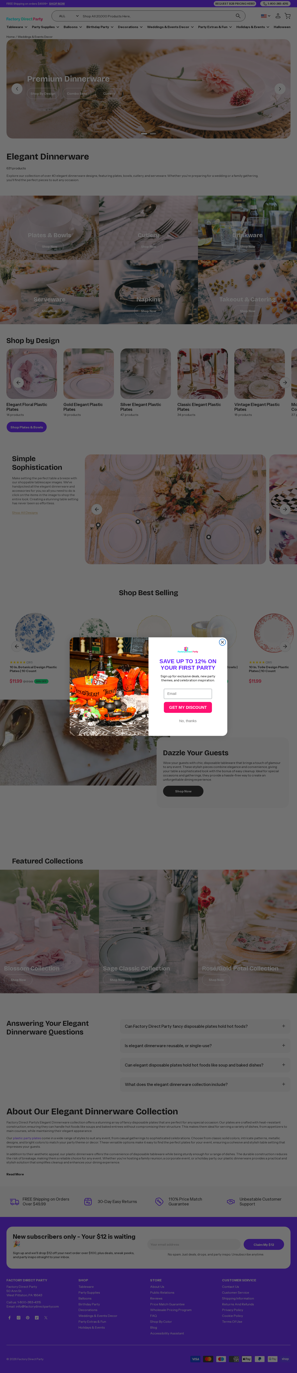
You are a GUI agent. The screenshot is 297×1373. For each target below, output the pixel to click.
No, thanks (188, 721)
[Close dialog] (222, 642)
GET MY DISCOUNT (188, 707)
